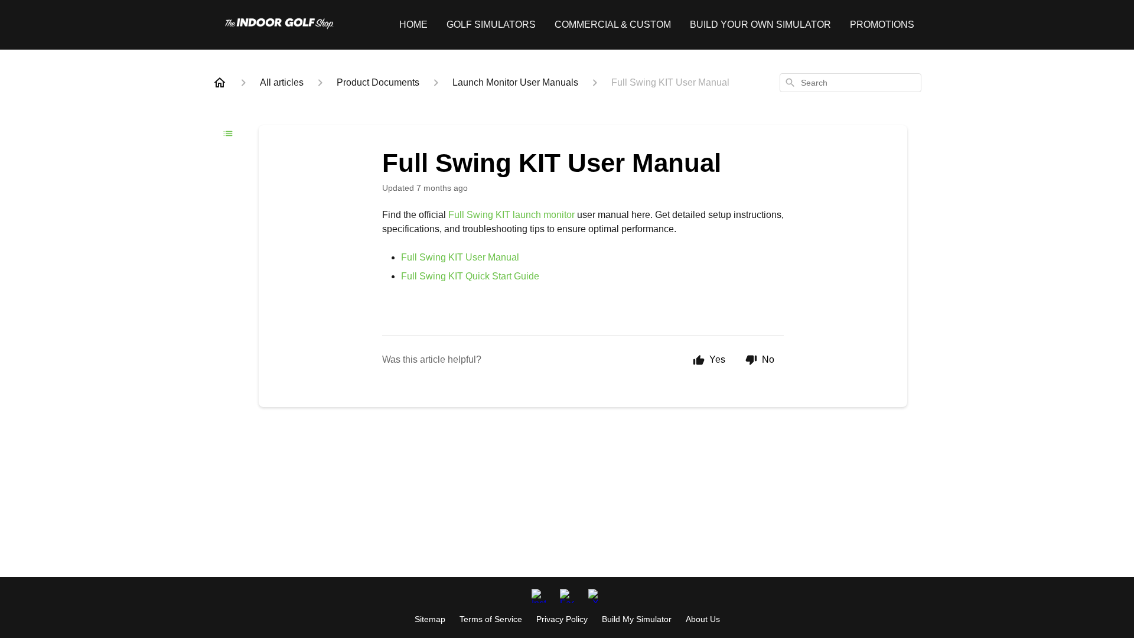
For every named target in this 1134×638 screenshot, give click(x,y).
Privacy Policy (562, 619)
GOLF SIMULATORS (491, 24)
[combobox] (850, 82)
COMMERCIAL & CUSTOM (613, 24)
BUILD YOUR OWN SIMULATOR (760, 24)
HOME (413, 24)
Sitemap (430, 619)
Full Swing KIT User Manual (460, 257)
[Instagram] (539, 596)
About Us (703, 619)
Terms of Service (491, 619)
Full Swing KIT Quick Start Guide (470, 276)
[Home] (220, 83)
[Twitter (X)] (595, 596)
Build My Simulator (637, 619)
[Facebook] (567, 596)
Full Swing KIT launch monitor (511, 215)
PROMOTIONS (882, 24)
